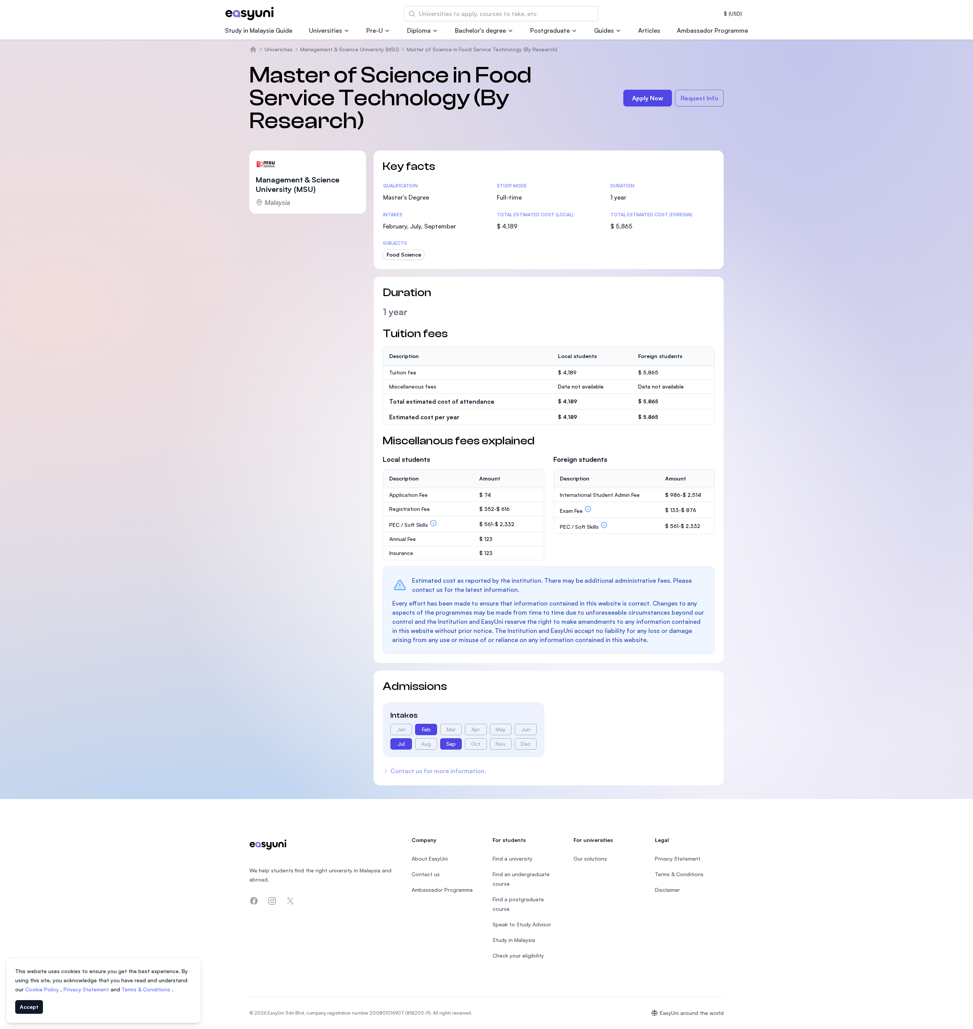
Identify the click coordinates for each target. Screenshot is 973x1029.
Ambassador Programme (712, 30)
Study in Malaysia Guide (258, 30)
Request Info (699, 98)
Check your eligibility (518, 955)
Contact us (426, 874)
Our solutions (590, 858)
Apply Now (647, 98)
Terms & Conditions (147, 989)
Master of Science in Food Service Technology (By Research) (482, 49)
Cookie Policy (42, 989)
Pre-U (374, 30)
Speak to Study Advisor (522, 924)
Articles (649, 30)
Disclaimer (667, 889)
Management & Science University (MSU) (349, 49)
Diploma (419, 30)
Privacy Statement (87, 989)
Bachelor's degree (480, 30)
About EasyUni (430, 858)
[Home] (253, 49)
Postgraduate (550, 30)
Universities (325, 30)
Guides (604, 30)
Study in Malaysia (514, 940)
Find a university (512, 858)
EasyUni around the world (692, 1013)
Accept (29, 1007)
